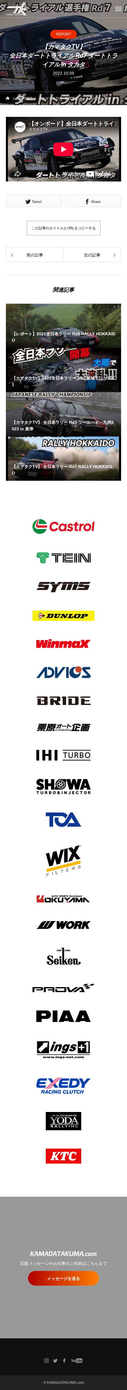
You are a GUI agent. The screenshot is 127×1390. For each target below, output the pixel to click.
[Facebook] (64, 1360)
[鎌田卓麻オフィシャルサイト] (16, 8)
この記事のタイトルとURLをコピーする (64, 228)
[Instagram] (47, 1360)
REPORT (63, 34)
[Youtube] (77, 1360)
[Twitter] (55, 1360)
